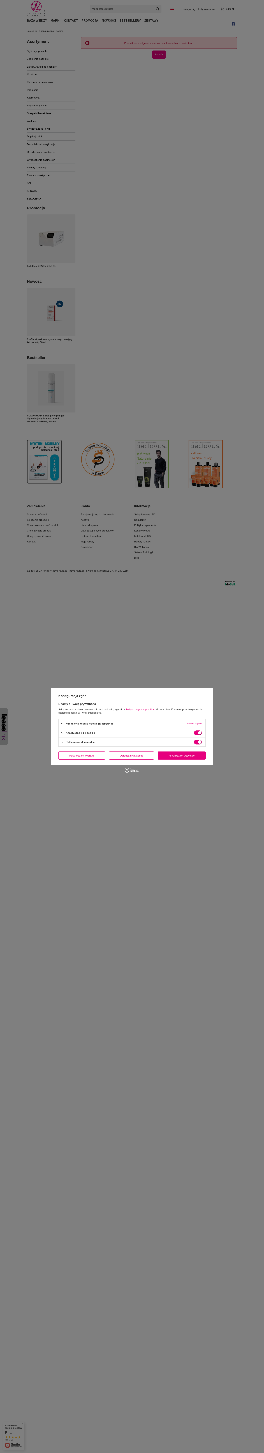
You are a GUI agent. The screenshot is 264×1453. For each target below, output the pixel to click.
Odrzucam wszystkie (131, 755)
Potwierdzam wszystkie (181, 755)
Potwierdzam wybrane (81, 755)
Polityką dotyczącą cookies (140, 709)
